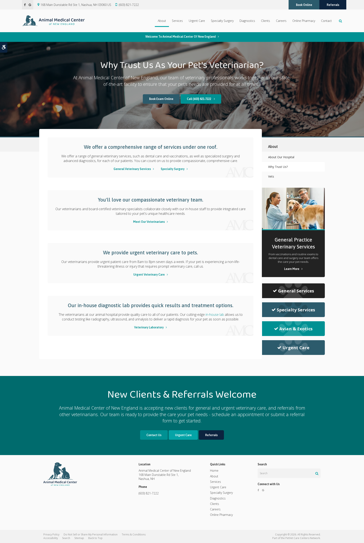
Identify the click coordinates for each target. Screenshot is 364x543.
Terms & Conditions (134, 534)
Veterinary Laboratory (149, 327)
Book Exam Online (161, 99)
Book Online (304, 5)
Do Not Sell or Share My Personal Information (91, 534)
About (162, 21)
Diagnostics (247, 21)
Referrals (333, 5)
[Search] (316, 473)
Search (66, 538)
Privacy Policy (51, 534)
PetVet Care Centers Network (302, 538)
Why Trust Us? (278, 167)
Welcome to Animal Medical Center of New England (180, 36)
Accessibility (50, 538)
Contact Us (153, 435)
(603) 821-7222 (129, 5)
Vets (271, 176)
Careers (281, 21)
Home (214, 471)
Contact (326, 21)
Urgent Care (197, 21)
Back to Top (95, 538)
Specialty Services (296, 310)
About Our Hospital (281, 157)
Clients (265, 21)
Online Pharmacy (303, 21)
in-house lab (214, 314)
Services (177, 21)
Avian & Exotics (296, 329)
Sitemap (79, 538)
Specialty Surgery (222, 21)
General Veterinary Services (132, 169)
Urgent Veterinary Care (149, 274)
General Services (296, 291)
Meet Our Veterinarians (149, 221)
